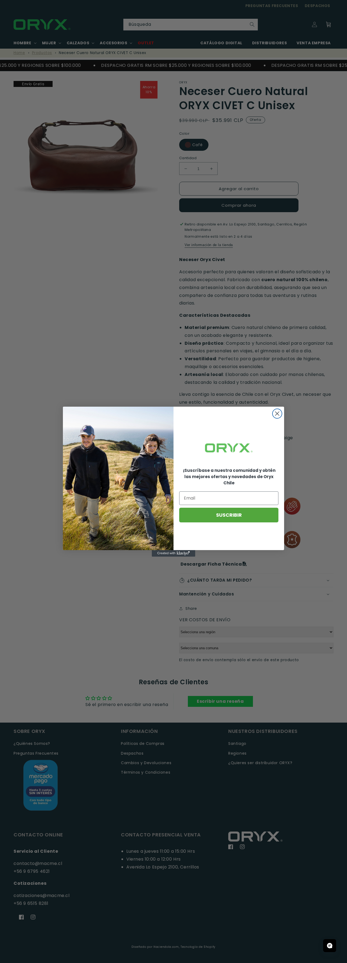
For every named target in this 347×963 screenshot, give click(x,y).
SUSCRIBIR (229, 515)
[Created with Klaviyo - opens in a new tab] (173, 553)
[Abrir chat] (329, 945)
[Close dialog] (277, 413)
